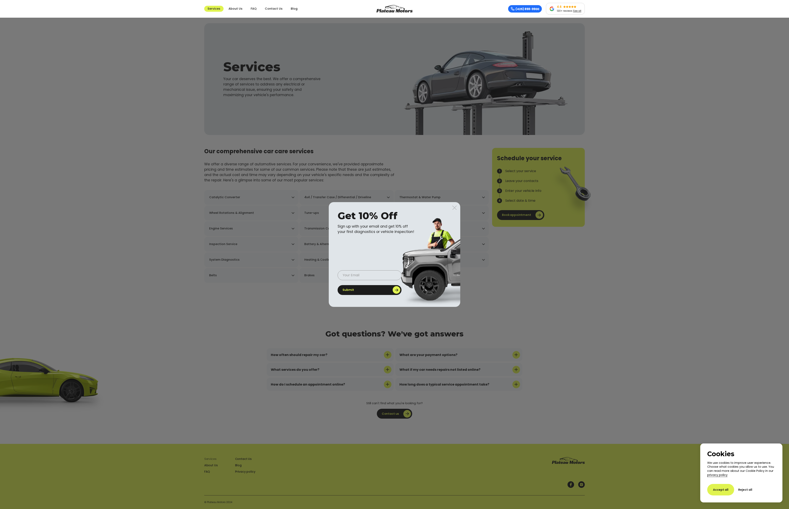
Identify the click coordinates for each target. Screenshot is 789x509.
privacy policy (717, 475)
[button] (214, 9)
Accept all (720, 490)
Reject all (745, 490)
